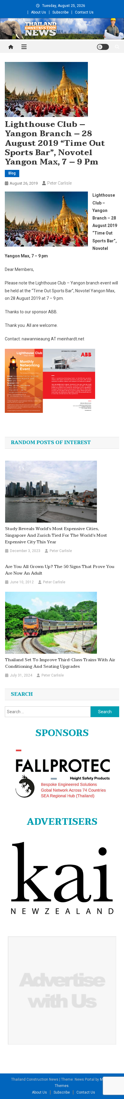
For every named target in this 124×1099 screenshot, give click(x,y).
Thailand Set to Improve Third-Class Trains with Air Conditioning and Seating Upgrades (60, 663)
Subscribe (60, 12)
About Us (38, 12)
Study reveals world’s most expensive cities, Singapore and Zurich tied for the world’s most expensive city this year (56, 535)
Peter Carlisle (59, 183)
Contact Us (84, 12)
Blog (12, 173)
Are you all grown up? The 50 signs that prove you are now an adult (59, 570)
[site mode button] (103, 47)
